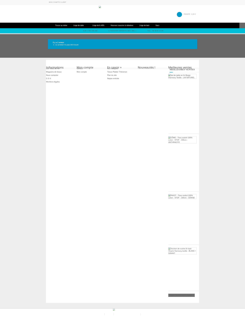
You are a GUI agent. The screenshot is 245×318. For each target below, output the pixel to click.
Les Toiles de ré (97, 314)
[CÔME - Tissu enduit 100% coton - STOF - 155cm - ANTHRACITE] (182, 139)
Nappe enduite (113, 78)
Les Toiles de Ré (52, 68)
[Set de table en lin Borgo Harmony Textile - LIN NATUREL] (182, 76)
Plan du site (112, 75)
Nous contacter (52, 75)
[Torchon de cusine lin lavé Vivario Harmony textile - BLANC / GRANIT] (182, 250)
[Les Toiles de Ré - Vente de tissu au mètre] (122, 13)
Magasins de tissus (54, 72)
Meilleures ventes (182, 69)
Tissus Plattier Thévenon (117, 72)
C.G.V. (48, 78)
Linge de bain (144, 25)
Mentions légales (53, 82)
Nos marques (112, 68)
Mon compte (82, 72)
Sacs (157, 25)
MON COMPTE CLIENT (57, 2)
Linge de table (78, 25)
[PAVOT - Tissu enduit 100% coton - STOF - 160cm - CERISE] (182, 196)
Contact (80, 68)
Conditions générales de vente (127, 314)
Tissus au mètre (61, 25)
